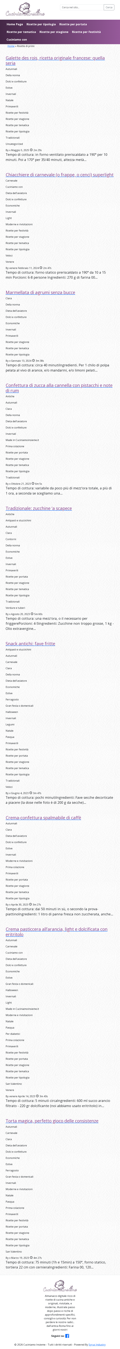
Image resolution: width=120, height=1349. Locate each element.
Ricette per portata (73, 24)
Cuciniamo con (17, 39)
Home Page (15, 24)
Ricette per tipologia (41, 24)
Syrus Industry (97, 1344)
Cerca (109, 7)
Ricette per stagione (53, 32)
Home (11, 46)
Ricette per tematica (21, 32)
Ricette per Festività (86, 32)
